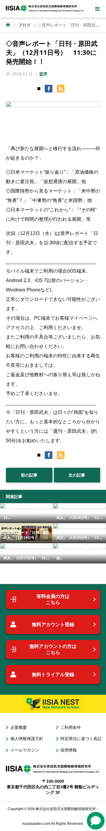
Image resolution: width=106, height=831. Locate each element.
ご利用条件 (70, 727)
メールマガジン (24, 750)
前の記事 (29, 475)
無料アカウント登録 (53, 624)
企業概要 (18, 727)
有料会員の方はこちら (53, 599)
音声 (43, 74)
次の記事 (77, 475)
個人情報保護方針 (26, 738)
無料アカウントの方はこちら (53, 649)
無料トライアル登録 (53, 674)
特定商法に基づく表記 (81, 738)
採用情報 (68, 750)
